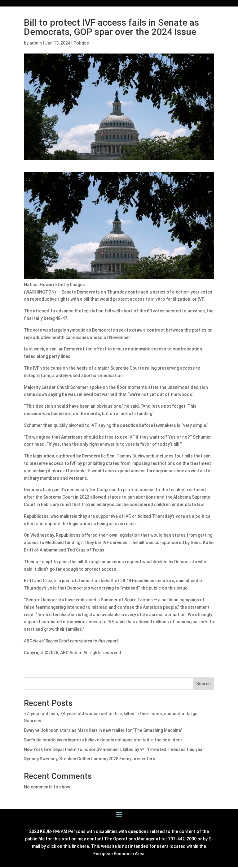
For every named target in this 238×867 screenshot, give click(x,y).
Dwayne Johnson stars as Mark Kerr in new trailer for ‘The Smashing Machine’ (103, 730)
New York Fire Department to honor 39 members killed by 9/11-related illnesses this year (114, 749)
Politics (81, 43)
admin (35, 43)
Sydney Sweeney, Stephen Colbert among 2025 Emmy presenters (89, 758)
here (84, 846)
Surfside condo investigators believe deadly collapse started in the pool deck (103, 739)
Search (203, 683)
